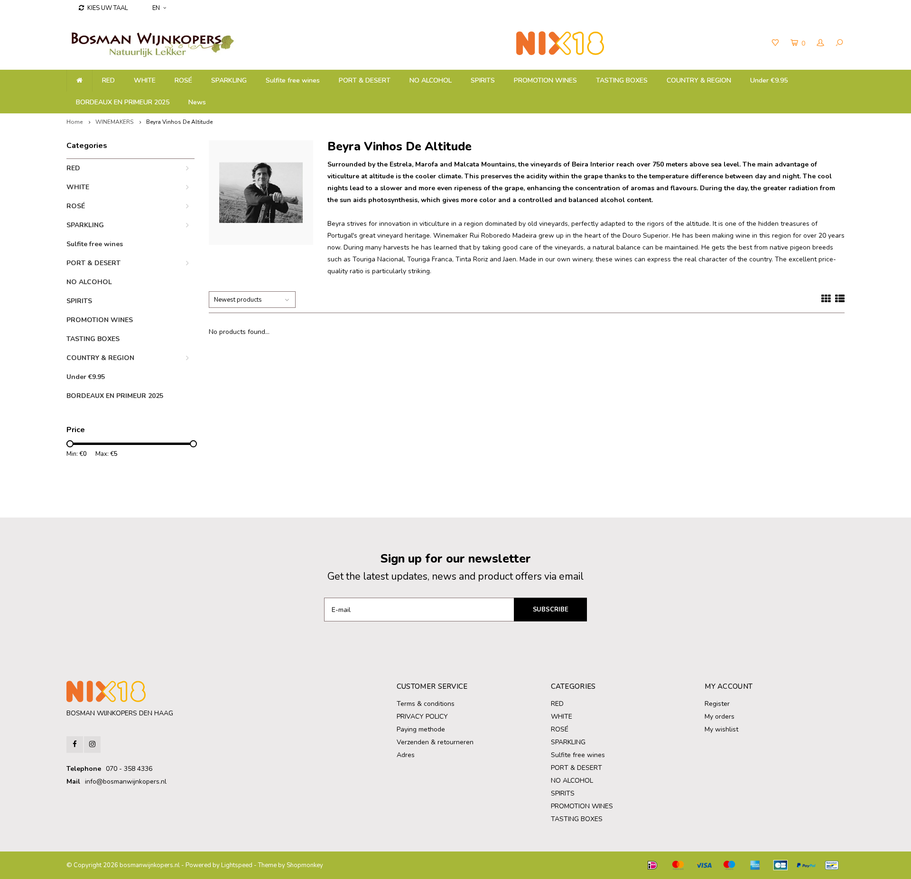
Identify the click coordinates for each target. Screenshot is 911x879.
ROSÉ (183, 80)
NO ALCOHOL (430, 80)
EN (156, 8)
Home (74, 122)
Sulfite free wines (293, 80)
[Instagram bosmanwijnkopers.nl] (92, 744)
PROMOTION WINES (545, 80)
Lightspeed (236, 865)
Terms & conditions (426, 703)
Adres (406, 754)
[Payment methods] (652, 865)
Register (717, 703)
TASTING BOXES (622, 80)
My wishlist (721, 729)
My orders (719, 716)
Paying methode (421, 729)
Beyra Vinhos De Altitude (179, 122)
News (197, 102)
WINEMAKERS (114, 122)
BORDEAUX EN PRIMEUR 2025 (122, 102)
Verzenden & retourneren (435, 742)
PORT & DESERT (364, 80)
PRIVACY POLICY (422, 716)
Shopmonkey (305, 865)
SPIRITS (483, 80)
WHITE (145, 80)
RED (108, 80)
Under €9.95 (769, 80)
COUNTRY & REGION (699, 80)
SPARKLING (229, 80)
